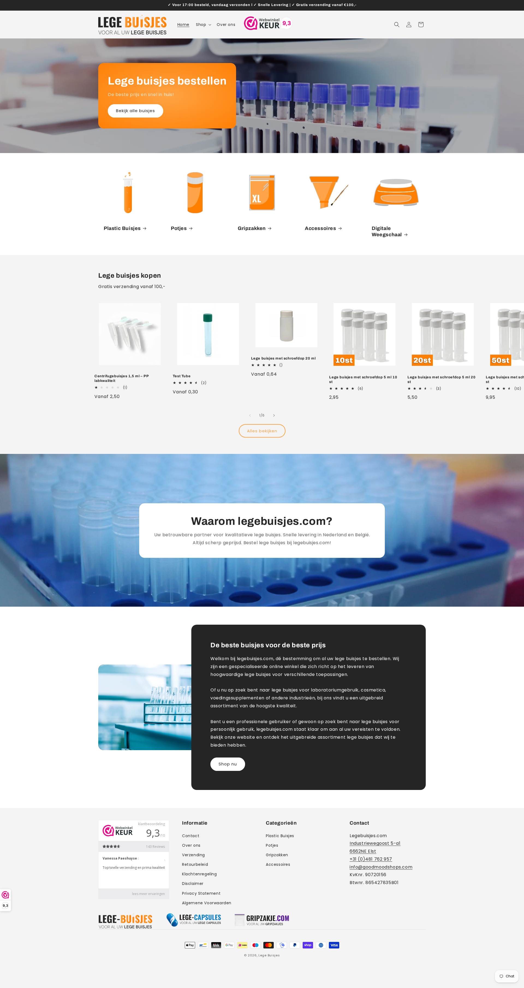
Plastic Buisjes (122, 228)
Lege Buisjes (269, 955)
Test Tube (181, 376)
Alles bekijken (262, 431)
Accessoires (320, 228)
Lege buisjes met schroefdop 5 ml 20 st (441, 379)
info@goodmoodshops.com (381, 867)
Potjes (179, 228)
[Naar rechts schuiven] (274, 415)
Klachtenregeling (199, 874)
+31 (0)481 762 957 (371, 859)
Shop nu (228, 764)
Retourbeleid (195, 864)
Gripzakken (252, 228)
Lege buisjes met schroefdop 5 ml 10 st (363, 379)
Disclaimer (193, 883)
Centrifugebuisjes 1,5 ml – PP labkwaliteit (121, 378)
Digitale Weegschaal (387, 231)
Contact (190, 836)
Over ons (191, 845)
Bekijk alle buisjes (135, 110)
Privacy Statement (201, 893)
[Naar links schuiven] (250, 415)
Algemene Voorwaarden (206, 903)
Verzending (193, 855)
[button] (203, 24)
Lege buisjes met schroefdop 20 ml (283, 358)
